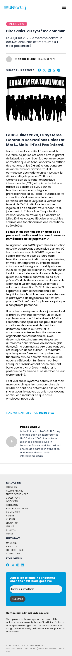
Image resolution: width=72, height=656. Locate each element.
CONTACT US (13, 553)
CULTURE (10, 519)
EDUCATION (12, 522)
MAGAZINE (11, 543)
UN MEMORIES (13, 512)
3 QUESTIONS (13, 497)
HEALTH (10, 515)
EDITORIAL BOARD (15, 550)
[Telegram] (58, 70)
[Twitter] (44, 70)
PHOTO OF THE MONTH (17, 494)
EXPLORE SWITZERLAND (17, 508)
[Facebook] (39, 70)
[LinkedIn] (49, 70)
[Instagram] (17, 565)
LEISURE (10, 526)
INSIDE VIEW (46, 413)
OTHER (9, 533)
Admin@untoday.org (35, 613)
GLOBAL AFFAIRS (14, 490)
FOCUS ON (11, 487)
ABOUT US (11, 546)
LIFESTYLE (11, 530)
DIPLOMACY (12, 505)
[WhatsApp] (54, 70)
